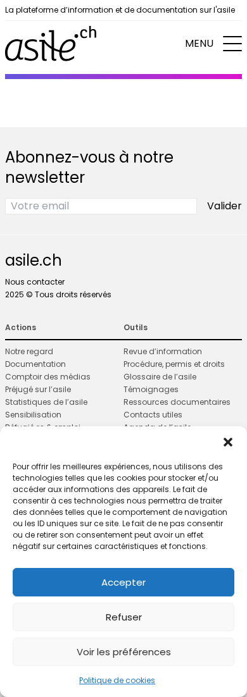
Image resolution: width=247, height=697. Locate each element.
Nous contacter (35, 281)
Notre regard (29, 351)
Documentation (35, 364)
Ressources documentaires (177, 402)
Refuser (124, 617)
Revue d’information (163, 351)
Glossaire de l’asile (160, 376)
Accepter (123, 582)
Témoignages (151, 389)
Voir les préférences (124, 651)
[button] (228, 442)
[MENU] (232, 43)
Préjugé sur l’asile (38, 389)
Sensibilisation (33, 414)
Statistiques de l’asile (46, 402)
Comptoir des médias (48, 376)
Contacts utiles (153, 414)
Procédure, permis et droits (174, 364)
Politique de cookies (117, 680)
